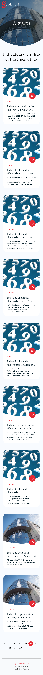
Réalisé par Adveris (21, 669)
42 (9, 648)
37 (20, 644)
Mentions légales (21, 666)
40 (36, 644)
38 (25, 644)
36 (15, 644)
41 (4, 648)
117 (20, 648)
